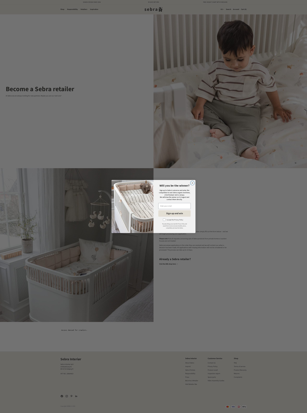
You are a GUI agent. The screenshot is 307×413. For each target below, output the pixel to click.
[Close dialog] (192, 183)
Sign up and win (174, 213)
